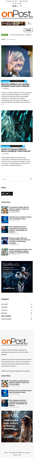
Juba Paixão (6, 88)
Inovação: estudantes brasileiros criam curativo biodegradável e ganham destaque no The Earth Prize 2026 (20, 251)
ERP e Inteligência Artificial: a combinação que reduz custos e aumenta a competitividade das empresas (18, 229)
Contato (14, 3)
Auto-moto (4, 304)
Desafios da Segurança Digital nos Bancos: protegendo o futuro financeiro (16, 150)
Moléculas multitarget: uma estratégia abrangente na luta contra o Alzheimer (15, 85)
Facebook (13, 6)
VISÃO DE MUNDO (6, 319)
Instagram (15, 6)
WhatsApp (17, 6)
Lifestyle (4, 310)
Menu (29, 30)
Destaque (4, 307)
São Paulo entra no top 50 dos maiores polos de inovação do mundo (20, 218)
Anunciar (19, 3)
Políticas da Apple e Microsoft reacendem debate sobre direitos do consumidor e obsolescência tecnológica (19, 240)
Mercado (4, 313)
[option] (21, 35)
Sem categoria (5, 81)
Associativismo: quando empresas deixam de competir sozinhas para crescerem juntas (19, 208)
